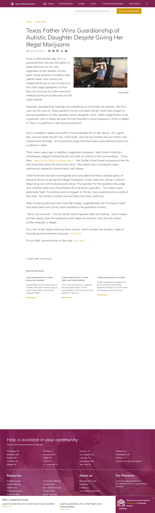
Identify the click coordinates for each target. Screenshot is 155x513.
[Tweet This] (53, 51)
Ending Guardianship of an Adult (111, 277)
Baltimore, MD (13, 454)
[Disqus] (77, 329)
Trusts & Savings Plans (112, 3)
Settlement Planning (52, 481)
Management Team (88, 481)
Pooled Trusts (49, 491)
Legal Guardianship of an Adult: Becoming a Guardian (28, 503)
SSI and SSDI (49, 484)
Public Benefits (13, 494)
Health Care (12, 487)
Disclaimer (83, 484)
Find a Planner (66, 3)
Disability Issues (14, 481)
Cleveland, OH (49, 454)
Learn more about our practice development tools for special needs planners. (131, 484)
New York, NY (85, 464)
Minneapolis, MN (86, 461)
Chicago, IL (48, 451)
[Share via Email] (66, 50)
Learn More (134, 3)
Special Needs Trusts (52, 487)
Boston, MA (12, 458)
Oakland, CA (121, 451)
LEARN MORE (40, 22)
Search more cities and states (128, 461)
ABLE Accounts (50, 494)
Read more (31, 297)
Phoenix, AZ (121, 458)
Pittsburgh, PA (13, 451)
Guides (82, 3)
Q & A (93, 3)
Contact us (84, 487)
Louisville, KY (84, 458)
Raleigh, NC (12, 464)
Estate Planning (14, 484)
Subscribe (131, 503)
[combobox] (94, 11)
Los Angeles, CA (86, 454)
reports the (54, 160)
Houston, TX (84, 451)
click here (75, 233)
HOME (29, 22)
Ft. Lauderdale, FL (50, 464)
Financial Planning (14, 491)
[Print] (61, 50)
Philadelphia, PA (123, 454)
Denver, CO (48, 461)
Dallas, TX (47, 458)
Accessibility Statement (89, 491)
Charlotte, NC (13, 461)
